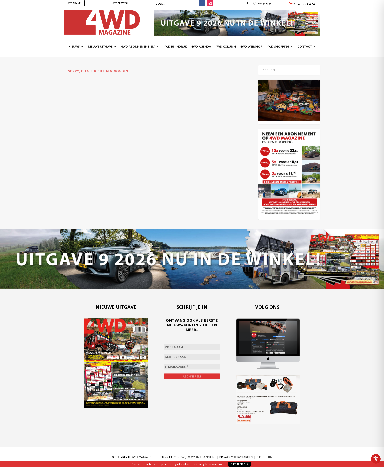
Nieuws (74, 46)
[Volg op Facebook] (202, 3)
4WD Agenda (201, 46)
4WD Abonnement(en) (138, 46)
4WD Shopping (278, 46)
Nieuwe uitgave (100, 46)
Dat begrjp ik (239, 464)
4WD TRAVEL (74, 3)
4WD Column (225, 46)
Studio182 (264, 457)
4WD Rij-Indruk (175, 46)
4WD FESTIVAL (120, 3)
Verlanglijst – (265, 4)
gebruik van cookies (214, 464)
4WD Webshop (251, 46)
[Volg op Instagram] (210, 3)
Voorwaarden (242, 457)
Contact (305, 46)
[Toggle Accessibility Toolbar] (376, 459)
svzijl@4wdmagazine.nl (198, 457)
